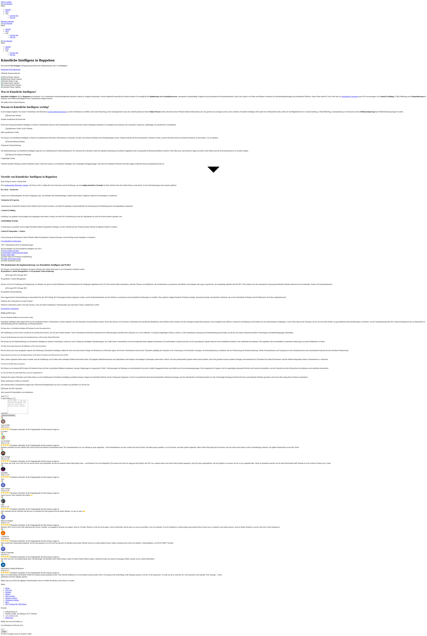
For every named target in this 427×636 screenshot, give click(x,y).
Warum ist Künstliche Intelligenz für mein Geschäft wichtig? (17, 317)
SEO (7, 12)
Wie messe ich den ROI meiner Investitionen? (13, 363)
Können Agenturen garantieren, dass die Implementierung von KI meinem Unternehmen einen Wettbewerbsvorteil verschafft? (34, 355)
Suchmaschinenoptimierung (57, 112)
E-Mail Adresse (6, 398)
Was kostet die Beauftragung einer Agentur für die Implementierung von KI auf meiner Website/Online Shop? (30, 337)
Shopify (8, 10)
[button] (213, 6)
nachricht (4, 413)
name (3, 396)
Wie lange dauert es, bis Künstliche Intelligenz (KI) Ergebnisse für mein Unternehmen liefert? (26, 328)
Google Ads (14, 16)
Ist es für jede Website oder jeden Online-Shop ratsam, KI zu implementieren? (22, 372)
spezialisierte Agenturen (349, 96)
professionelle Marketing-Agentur (16, 185)
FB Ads (12, 18)
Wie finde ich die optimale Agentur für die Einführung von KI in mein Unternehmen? (23, 346)
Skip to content (6, 2)
